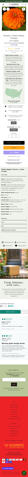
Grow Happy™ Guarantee (14, 426)
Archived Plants (14, 407)
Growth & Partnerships (14, 418)
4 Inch (14, 123)
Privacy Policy (14, 435)
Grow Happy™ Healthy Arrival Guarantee (15, 106)
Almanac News (14, 405)
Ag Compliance (14, 416)
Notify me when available (14, 142)
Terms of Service (14, 428)
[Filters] (22, 312)
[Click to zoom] (23, 9)
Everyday (14, 473)
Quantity (14, 133)
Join (14, 384)
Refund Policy (14, 433)
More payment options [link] (14, 156)
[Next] (8, 9)
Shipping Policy (14, 431)
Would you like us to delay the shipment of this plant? (13, 163)
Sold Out (14, 147)
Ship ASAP (14, 130)
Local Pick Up (14, 409)
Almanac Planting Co (16, 472)
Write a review (10, 311)
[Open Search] (22, 4)
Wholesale (14, 412)
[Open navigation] (3, 4)
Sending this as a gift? (13, 159)
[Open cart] (25, 4)
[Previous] (4, 9)
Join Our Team (14, 414)
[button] (11, 48)
